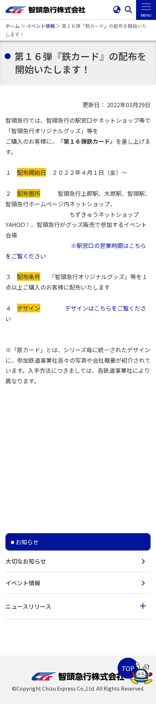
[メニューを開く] (146, 10)
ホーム (12, 25)
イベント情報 (40, 25)
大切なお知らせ (25, 561)
